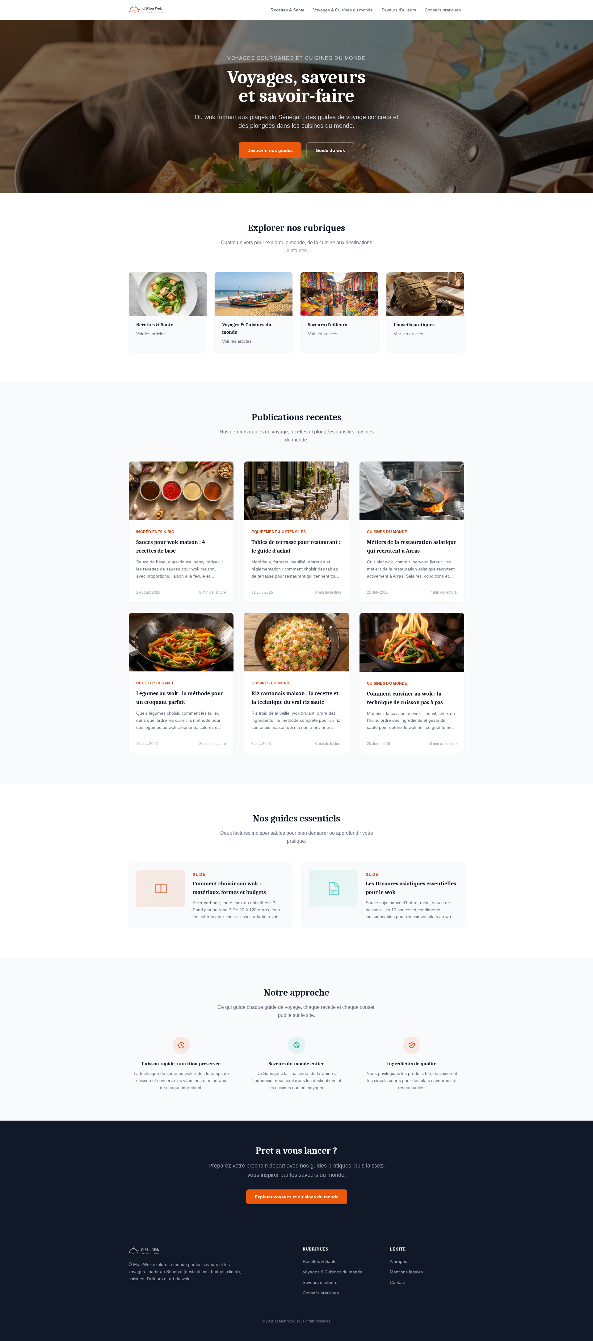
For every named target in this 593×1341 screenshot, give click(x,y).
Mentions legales (406, 1271)
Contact (397, 1282)
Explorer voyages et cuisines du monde (297, 1196)
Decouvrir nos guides (270, 150)
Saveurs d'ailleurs (398, 9)
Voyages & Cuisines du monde (343, 9)
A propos (398, 1261)
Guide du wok (330, 150)
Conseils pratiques (443, 9)
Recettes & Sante (288, 9)
